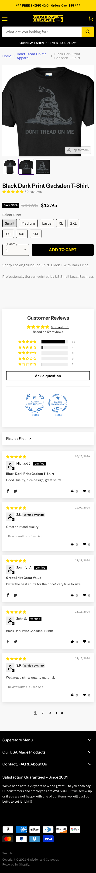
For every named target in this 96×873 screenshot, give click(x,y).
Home (7, 56)
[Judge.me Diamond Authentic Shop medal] (34, 403)
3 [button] (50, 713)
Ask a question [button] (48, 375)
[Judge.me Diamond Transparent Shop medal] (57, 403)
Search (7, 853)
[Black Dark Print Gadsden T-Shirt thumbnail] (10, 166)
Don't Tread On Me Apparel (31, 56)
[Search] (88, 31)
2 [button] (43, 713)
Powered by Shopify (15, 864)
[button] (13, 191)
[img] (16, 457)
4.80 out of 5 (60, 327)
